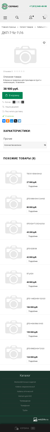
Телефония (25, 406)
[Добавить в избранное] (44, 42)
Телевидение (25, 401)
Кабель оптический (25, 391)
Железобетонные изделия (25, 382)
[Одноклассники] (7, 121)
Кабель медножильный (25, 387)
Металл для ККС (25, 396)
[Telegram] (19, 121)
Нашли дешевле (12, 106)
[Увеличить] (25, 55)
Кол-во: (8, 102)
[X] (15, 121)
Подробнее (33, 186)
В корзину (14, 95)
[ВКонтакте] (4, 121)
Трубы (25, 410)
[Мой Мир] (11, 121)
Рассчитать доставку (14, 111)
